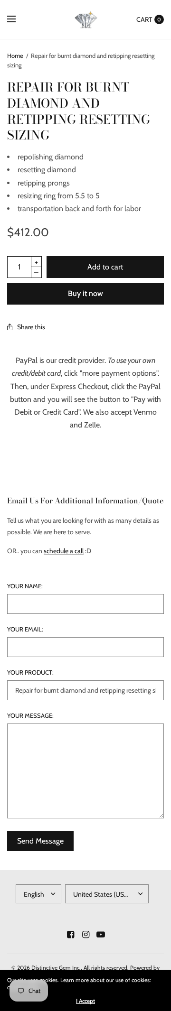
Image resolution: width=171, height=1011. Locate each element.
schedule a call (64, 551)
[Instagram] (85, 934)
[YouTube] (100, 934)
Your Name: (25, 586)
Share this (31, 327)
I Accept (85, 1001)
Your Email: (25, 629)
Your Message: (30, 716)
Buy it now (85, 293)
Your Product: (30, 672)
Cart (144, 19)
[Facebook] (70, 934)
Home (15, 55)
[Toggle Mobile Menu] (17, 19)
